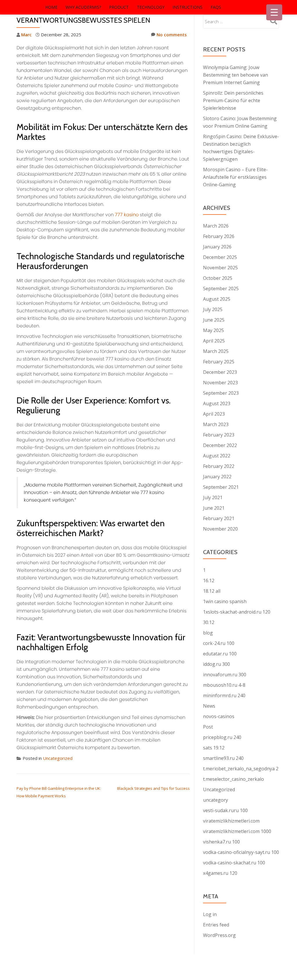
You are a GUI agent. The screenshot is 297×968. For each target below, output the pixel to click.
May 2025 (213, 330)
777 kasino (127, 214)
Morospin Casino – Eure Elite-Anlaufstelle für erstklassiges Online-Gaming (235, 177)
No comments (172, 34)
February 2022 (218, 466)
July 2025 (212, 309)
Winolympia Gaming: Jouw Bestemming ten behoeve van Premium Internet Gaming (235, 75)
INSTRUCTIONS (187, 7)
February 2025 (218, 361)
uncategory (215, 800)
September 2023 (221, 393)
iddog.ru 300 (216, 664)
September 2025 (221, 288)
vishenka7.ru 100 (221, 842)
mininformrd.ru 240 (224, 695)
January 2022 (217, 476)
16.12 (208, 580)
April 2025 (214, 341)
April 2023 (214, 414)
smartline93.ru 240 (223, 758)
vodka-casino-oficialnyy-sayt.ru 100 (241, 852)
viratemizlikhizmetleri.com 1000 (237, 831)
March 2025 (216, 351)
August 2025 (216, 299)
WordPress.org (219, 935)
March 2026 (216, 226)
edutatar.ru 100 (220, 653)
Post (208, 727)
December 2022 (220, 445)
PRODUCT (119, 7)
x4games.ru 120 (220, 873)
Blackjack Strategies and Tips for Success (153, 788)
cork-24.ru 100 (218, 643)
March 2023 (216, 424)
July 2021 (212, 497)
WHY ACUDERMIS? (83, 7)
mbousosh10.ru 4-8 (224, 685)
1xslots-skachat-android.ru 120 (236, 612)
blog (208, 633)
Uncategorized (58, 758)
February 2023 (218, 435)
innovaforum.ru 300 (224, 674)
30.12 (208, 622)
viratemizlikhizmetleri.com (231, 821)
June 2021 (213, 508)
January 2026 (217, 247)
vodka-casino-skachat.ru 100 (234, 862)
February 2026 (218, 236)
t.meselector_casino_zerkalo (233, 779)
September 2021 (221, 487)
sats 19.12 (213, 748)
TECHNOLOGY (150, 7)
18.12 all (211, 591)
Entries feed (216, 925)
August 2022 (216, 456)
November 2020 (220, 529)
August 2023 (216, 403)
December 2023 (220, 372)
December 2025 (220, 257)
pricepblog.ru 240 (222, 737)
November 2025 (220, 267)
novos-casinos (218, 716)
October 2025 (217, 278)
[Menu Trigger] (274, 12)
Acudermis (22, 7)
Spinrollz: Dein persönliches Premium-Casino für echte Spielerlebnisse (233, 100)
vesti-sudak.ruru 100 (225, 810)
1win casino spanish (225, 601)
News (209, 706)
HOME (51, 7)
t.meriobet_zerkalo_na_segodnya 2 (240, 768)
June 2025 (213, 320)
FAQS (216, 7)
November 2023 (220, 382)
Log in (210, 914)
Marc (26, 34)
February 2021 (218, 518)
